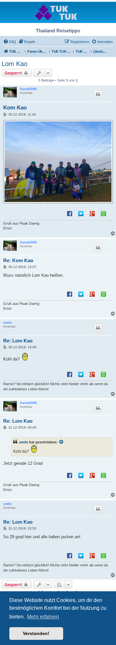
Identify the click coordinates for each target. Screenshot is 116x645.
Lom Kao (14, 63)
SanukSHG (28, 89)
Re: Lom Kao (18, 340)
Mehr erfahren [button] (43, 616)
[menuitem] (9, 42)
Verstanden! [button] (36, 633)
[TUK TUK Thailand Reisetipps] (58, 12)
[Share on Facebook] (69, 213)
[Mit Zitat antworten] (98, 94)
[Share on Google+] (92, 213)
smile (7, 322)
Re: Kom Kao (18, 260)
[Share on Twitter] (81, 213)
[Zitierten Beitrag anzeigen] (61, 442)
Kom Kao (15, 108)
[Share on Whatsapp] (103, 213)
